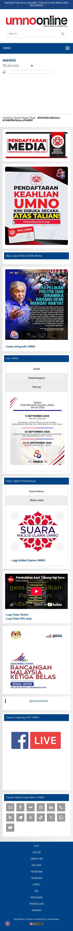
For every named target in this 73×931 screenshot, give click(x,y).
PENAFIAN (36, 872)
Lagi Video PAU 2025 (19, 618)
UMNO (36, 885)
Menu (7, 48)
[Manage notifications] (7, 923)
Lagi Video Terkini (17, 614)
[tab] (36, 369)
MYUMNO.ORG (59, 2)
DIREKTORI (36, 859)
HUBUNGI (36, 878)
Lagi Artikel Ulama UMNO (28, 560)
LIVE (36, 846)
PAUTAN (36, 865)
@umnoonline (39, 701)
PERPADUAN (36, 904)
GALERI (36, 852)
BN (36, 891)
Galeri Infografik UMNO (20, 346)
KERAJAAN (36, 897)
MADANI (36, 910)
